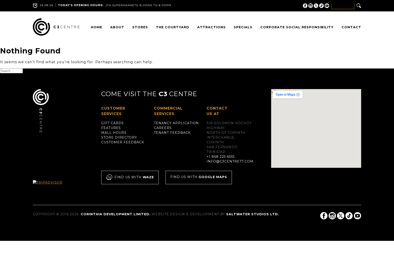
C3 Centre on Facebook (305, 5)
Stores (140, 27)
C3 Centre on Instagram (310, 5)
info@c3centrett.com (230, 161)
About (117, 27)
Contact (351, 27)
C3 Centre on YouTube (327, 5)
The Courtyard (172, 27)
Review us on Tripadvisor (52, 186)
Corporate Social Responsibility (297, 27)
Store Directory (119, 137)
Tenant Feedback (172, 133)
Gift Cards (112, 123)
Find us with (134, 177)
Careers (163, 128)
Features (111, 128)
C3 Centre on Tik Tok (321, 5)
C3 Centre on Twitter (316, 5)
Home (96, 27)
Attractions (211, 27)
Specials (243, 27)
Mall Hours (114, 133)
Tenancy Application (176, 123)
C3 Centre (56, 27)
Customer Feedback (122, 142)
